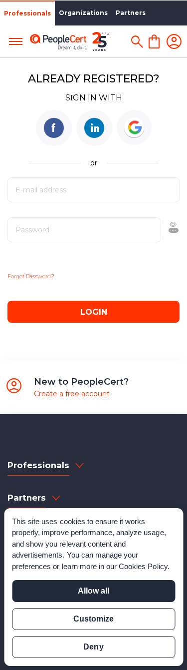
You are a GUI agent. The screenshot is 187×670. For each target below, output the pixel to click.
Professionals (27, 13)
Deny (93, 647)
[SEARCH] (137, 41)
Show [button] (148, 229)
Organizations (83, 12)
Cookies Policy (143, 566)
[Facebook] (53, 127)
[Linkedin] (94, 127)
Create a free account (72, 393)
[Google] (134, 127)
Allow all (93, 591)
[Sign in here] (174, 41)
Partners (131, 12)
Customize (93, 619)
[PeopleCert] (70, 41)
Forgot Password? (30, 276)
